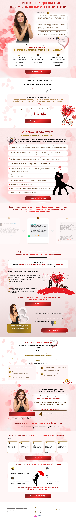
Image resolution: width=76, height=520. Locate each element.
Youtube (60, 509)
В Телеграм (39, 509)
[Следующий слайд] (52, 231)
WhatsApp (39, 512)
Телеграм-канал (62, 507)
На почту (39, 507)
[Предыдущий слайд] (23, 231)
